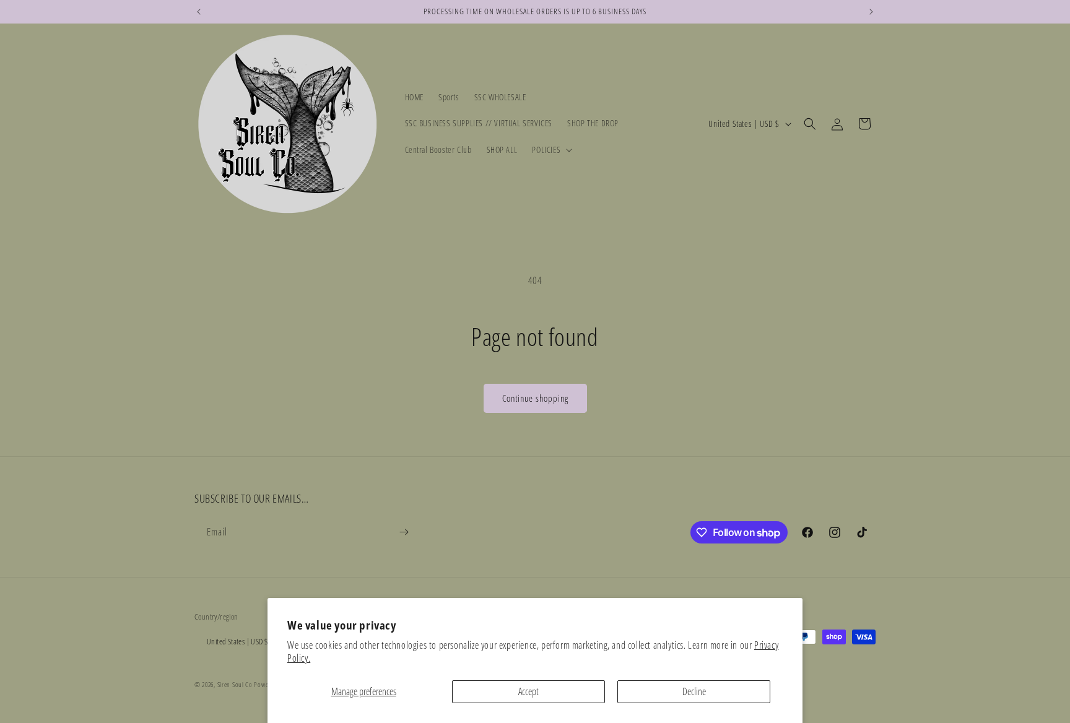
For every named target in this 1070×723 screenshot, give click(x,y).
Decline (694, 691)
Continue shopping (535, 398)
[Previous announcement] (198, 12)
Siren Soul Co (235, 684)
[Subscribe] (403, 532)
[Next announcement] (871, 12)
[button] (550, 150)
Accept (528, 691)
